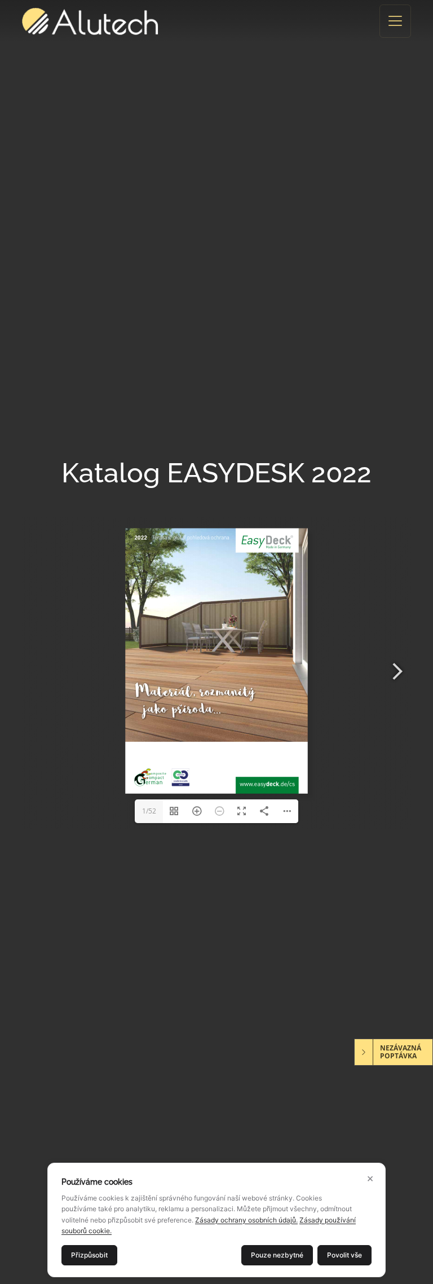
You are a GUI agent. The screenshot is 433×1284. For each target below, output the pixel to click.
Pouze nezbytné (277, 1255)
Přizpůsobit (89, 1255)
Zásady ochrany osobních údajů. (246, 1220)
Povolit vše (344, 1255)
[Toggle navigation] (395, 21)
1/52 (149, 811)
